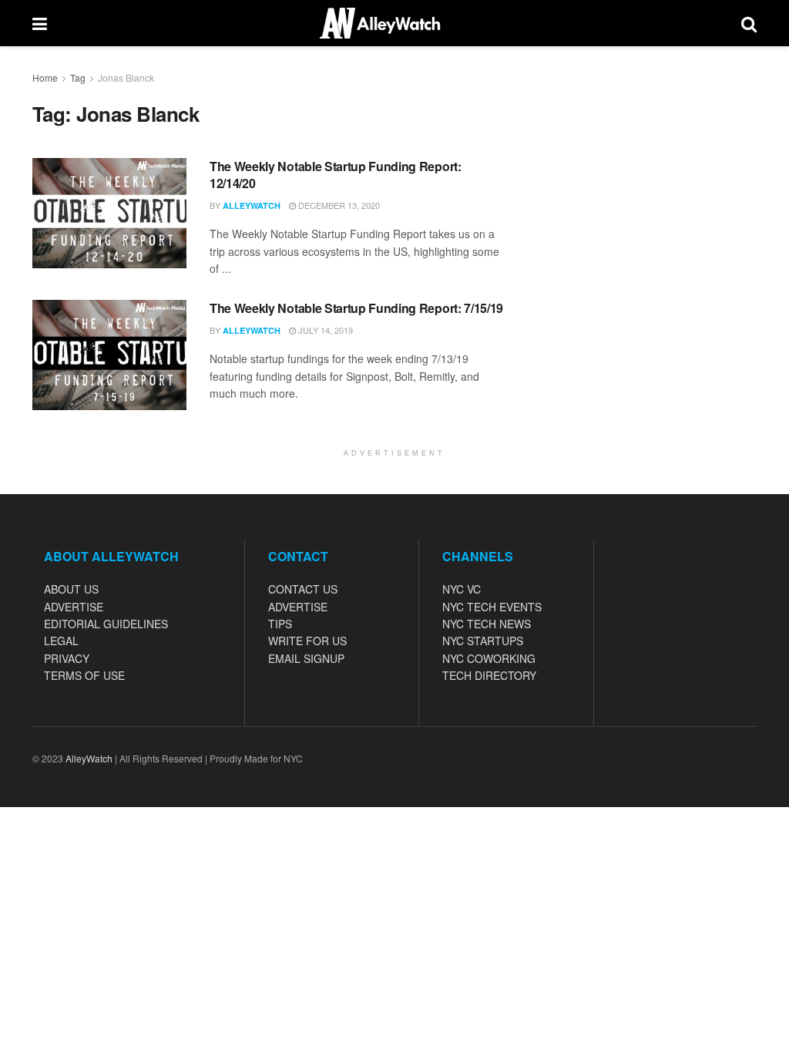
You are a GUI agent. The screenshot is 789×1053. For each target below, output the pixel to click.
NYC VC (461, 589)
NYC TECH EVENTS (492, 606)
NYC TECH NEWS (486, 623)
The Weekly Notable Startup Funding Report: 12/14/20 (336, 174)
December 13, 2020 (338, 205)
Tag (78, 77)
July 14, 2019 (324, 330)
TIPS (280, 623)
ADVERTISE (73, 606)
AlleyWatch (251, 205)
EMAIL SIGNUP (306, 658)
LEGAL (61, 640)
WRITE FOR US (307, 640)
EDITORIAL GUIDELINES (106, 623)
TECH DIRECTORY (489, 675)
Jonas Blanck (126, 77)
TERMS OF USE (84, 675)
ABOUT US (71, 589)
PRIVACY (66, 658)
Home (45, 77)
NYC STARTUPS (482, 640)
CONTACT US (302, 589)
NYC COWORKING (489, 658)
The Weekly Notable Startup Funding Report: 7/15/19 (356, 308)
